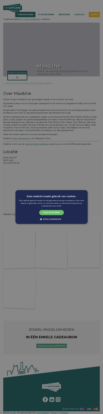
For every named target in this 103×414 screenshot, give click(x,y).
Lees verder (57, 206)
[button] (51, 219)
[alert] (51, 207)
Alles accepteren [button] (51, 212)
